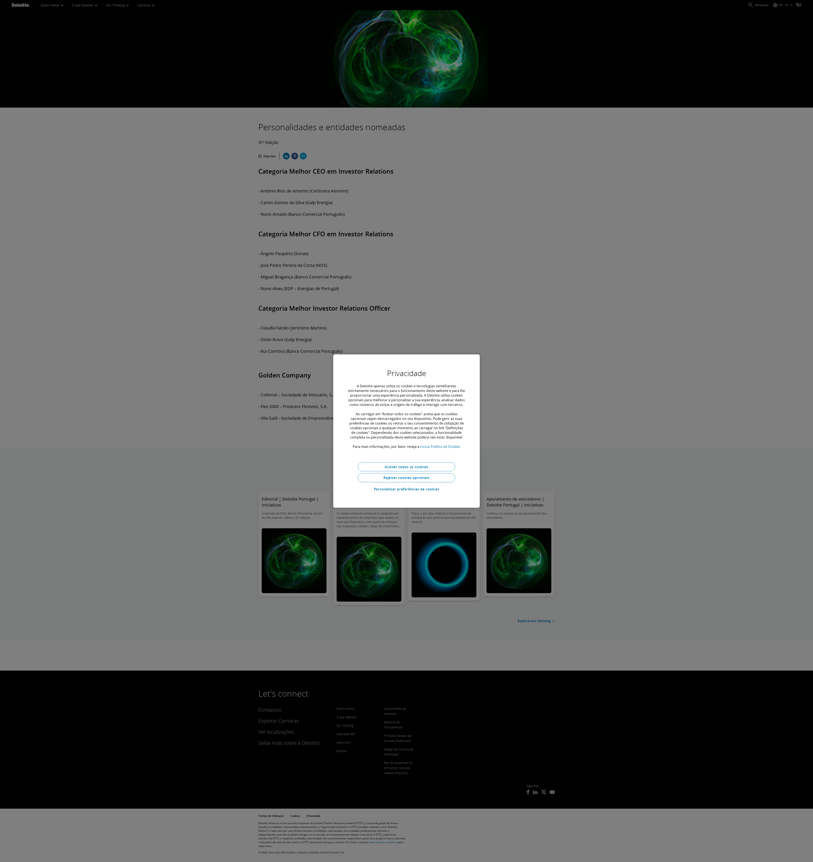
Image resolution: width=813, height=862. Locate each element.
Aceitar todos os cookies (406, 466)
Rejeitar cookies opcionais (406, 477)
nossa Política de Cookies (440, 446)
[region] (406, 431)
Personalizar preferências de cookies (406, 489)
